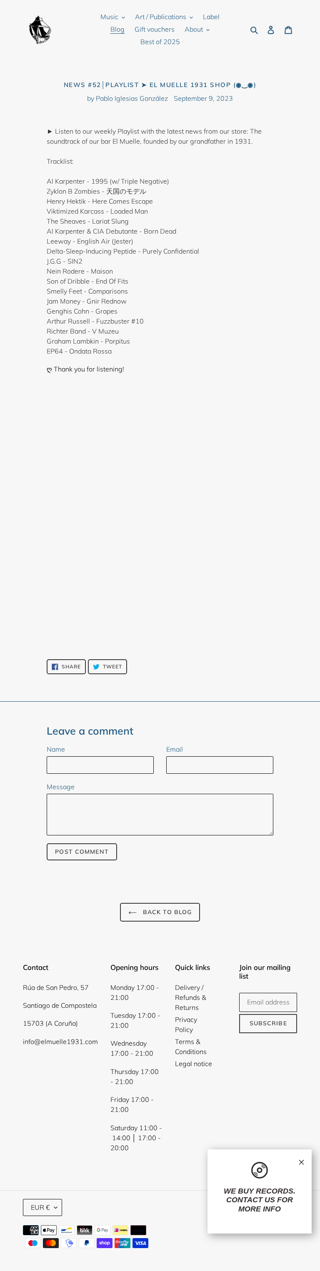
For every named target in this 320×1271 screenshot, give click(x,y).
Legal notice (193, 1063)
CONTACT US (250, 1200)
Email (174, 749)
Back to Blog (166, 912)
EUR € (40, 1207)
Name (56, 749)
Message (61, 787)
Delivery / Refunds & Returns (190, 997)
